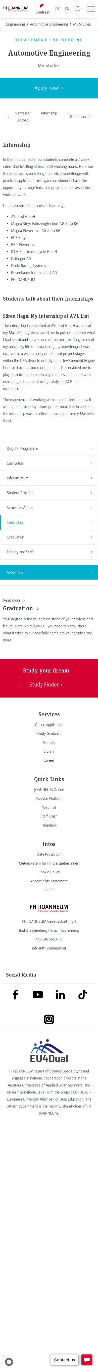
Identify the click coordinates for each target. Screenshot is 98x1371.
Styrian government (22, 1106)
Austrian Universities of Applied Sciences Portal (45, 1085)
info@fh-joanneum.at (49, 948)
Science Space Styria (66, 1071)
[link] (49, 724)
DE (57, 9)
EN (67, 9)
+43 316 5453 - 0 (49, 939)
